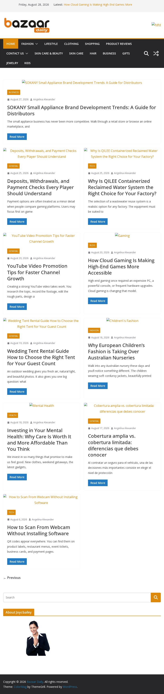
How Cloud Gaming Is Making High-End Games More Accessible (121, 266)
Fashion (27, 44)
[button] (36, 44)
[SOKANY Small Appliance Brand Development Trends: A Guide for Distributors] (82, 83)
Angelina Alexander (44, 99)
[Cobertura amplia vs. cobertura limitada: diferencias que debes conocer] (122, 408)
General (13, 166)
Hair (93, 53)
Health (12, 415)
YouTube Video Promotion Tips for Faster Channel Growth (102, 3)
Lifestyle (51, 44)
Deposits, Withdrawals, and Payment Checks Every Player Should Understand (40, 187)
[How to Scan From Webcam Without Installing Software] (41, 500)
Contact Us (15, 53)
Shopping (92, 44)
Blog (92, 245)
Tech (92, 166)
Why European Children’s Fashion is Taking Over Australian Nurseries (116, 351)
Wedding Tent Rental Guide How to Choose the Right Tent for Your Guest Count (41, 357)
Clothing (71, 44)
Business (109, 53)
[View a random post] (156, 53)
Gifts (126, 53)
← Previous (12, 577)
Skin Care (76, 53)
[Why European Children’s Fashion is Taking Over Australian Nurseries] (122, 321)
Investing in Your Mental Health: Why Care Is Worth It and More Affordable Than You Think (39, 439)
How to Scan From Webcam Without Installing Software (38, 530)
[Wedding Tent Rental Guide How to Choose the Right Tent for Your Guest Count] (41, 324)
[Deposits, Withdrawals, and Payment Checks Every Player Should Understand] (41, 154)
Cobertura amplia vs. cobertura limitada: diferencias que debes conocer (113, 445)
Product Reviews (119, 44)
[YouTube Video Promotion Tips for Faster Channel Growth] (41, 238)
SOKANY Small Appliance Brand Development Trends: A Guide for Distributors (81, 110)
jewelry (12, 63)
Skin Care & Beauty (49, 53)
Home (10, 44)
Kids (27, 63)
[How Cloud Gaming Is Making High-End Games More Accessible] (122, 236)
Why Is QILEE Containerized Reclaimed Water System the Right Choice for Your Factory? (122, 187)
